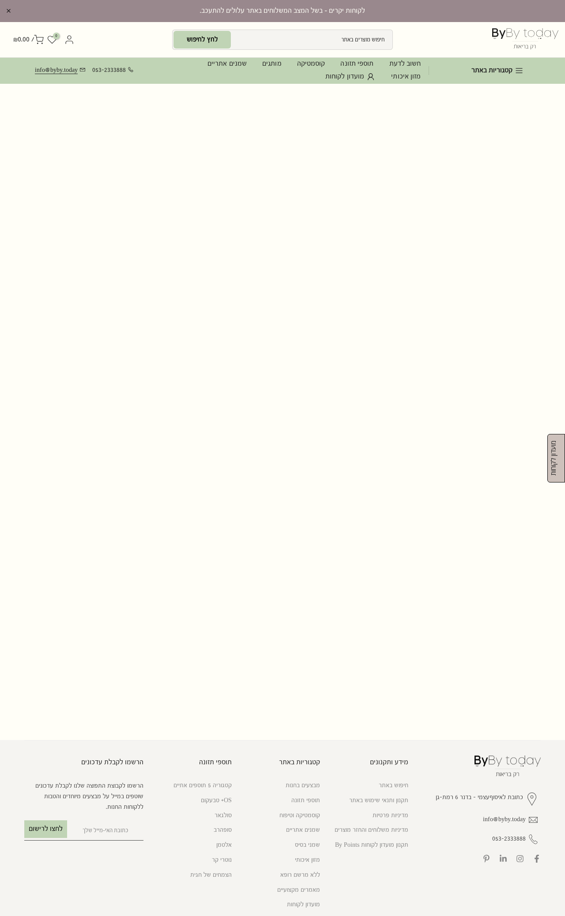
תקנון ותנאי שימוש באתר (378, 800)
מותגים (272, 63)
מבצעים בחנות (303, 785)
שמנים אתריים (227, 63)
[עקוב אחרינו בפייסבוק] (537, 858)
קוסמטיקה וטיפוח (299, 815)
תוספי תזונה (356, 63)
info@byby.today (56, 70)
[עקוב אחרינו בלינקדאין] (503, 858)
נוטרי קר (222, 860)
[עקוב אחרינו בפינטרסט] (486, 858)
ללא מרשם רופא (300, 875)
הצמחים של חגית (211, 875)
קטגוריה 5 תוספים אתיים (202, 785)
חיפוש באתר (393, 785)
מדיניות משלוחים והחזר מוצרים (371, 830)
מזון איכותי (406, 76)
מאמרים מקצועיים (298, 890)
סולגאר (223, 815)
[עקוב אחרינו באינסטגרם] (520, 858)
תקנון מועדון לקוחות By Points (371, 845)
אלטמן (224, 845)
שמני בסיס (307, 845)
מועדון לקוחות (344, 76)
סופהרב (223, 830)
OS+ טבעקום (216, 800)
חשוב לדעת (405, 63)
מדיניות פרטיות (390, 815)
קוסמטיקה (311, 63)
